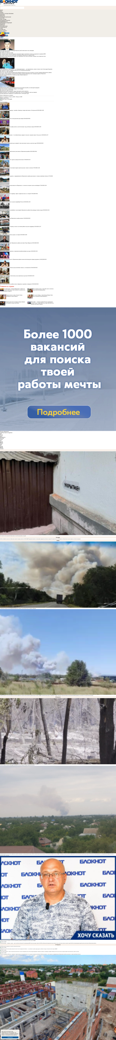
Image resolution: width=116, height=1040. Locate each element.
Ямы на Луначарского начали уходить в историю (10, 234)
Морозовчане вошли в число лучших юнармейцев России (11, 201)
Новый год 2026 (3, 76)
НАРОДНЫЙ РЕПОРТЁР (5, 20)
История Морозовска (4, 38)
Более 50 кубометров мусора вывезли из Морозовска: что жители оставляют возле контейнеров (20, 185)
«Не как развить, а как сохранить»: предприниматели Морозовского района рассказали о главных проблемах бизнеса (24, 176)
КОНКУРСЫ (2, 15)
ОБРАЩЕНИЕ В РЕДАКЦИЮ (6, 22)
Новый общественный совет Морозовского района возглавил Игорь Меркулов (16, 242)
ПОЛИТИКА (2, 25)
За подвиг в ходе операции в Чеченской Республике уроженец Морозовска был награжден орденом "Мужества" (23, 73)
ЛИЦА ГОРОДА (3, 19)
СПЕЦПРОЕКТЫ (3, 27)
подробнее (10, 432)
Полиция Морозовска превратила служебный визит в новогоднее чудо (14, 93)
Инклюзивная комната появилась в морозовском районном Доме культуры (15, 251)
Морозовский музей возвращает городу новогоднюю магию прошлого (14, 91)
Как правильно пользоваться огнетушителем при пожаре (11, 118)
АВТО (1, 11)
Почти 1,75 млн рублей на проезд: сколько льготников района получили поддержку (17, 226)
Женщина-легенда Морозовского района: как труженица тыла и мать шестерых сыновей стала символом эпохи (23, 56)
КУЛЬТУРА (2, 18)
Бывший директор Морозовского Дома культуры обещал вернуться (13, 74)
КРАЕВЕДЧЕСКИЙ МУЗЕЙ (5, 17)
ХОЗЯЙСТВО (2, 29)
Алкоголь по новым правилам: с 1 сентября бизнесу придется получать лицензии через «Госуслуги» (20, 135)
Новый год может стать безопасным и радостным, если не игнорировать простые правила (18, 92)
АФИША (1, 12)
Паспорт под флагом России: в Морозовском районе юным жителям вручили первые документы (19, 259)
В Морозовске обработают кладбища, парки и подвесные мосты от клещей (15, 193)
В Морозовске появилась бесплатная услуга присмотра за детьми (13, 275)
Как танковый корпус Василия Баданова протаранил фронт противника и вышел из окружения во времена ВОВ (23, 53)
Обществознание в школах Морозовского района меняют (11, 218)
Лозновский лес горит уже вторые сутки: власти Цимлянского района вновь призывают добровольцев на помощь (20, 695)
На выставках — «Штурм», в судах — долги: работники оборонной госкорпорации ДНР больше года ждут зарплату (20, 943)
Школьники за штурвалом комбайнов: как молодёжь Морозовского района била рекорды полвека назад (21, 210)
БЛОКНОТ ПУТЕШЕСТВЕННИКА (6, 13)
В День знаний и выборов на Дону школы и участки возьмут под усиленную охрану (17, 126)
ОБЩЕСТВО (2, 23)
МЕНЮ (1, 10)
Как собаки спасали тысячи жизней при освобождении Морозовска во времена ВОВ (17, 55)
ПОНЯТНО (10, 1037)
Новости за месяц (3, 102)
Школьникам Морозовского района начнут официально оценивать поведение (15, 284)
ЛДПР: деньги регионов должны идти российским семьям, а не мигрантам (15, 267)
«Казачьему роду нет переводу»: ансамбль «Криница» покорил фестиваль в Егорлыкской (18, 110)
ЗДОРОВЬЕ (2, 14)
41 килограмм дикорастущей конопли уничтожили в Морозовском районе (15, 151)
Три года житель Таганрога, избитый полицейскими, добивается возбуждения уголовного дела (17, 940)
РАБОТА (7, 33)
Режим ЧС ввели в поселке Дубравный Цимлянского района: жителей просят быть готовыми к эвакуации (19, 608)
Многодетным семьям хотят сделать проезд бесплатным (11, 159)
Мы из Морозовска (4, 57)
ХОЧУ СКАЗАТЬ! (3, 30)
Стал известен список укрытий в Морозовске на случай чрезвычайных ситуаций (13, 535)
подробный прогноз (4, 432)
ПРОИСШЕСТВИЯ (3, 26)
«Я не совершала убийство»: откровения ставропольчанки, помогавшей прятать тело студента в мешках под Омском (21, 954)
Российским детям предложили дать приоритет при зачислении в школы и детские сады (18, 143)
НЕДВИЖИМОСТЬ (4, 21)
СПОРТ (1, 28)
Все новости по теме (4, 52)
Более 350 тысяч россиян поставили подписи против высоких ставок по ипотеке (16, 167)
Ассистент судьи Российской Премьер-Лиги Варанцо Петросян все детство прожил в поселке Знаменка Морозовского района (26, 72)
